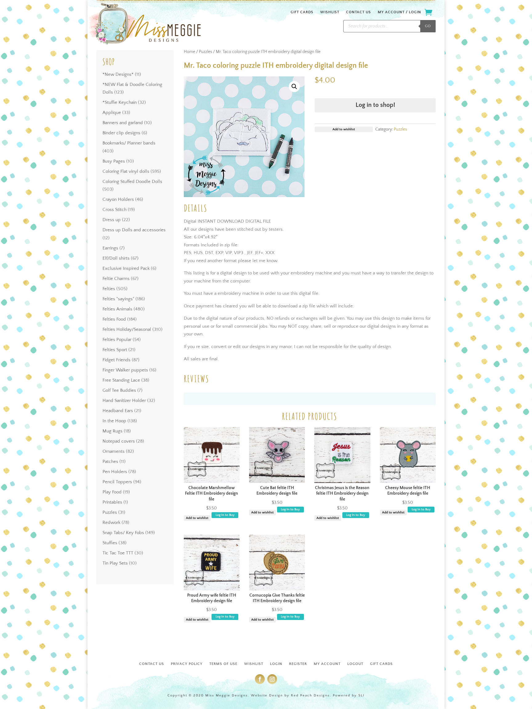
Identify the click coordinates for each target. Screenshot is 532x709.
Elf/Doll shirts (116, 258)
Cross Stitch (115, 209)
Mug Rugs (113, 431)
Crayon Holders (118, 199)
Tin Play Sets (115, 563)
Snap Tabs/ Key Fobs (123, 532)
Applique (112, 112)
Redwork (111, 522)
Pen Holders (115, 471)
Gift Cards (302, 12)
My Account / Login (399, 12)
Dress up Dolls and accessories (134, 230)
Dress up (112, 219)
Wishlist (329, 12)
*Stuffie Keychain (120, 102)
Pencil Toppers (117, 481)
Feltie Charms (116, 278)
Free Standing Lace (121, 380)
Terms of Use (223, 664)
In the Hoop (114, 420)
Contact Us (358, 12)
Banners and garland (123, 122)
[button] (294, 86)
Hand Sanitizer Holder (124, 400)
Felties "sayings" (118, 299)
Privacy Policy (187, 664)
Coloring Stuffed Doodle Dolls (132, 181)
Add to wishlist (197, 518)
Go (428, 26)
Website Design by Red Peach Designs (290, 695)
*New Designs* (118, 74)
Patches (110, 461)
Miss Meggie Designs (226, 695)
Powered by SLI (349, 695)
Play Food (112, 492)
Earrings (110, 248)
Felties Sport (115, 349)
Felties (109, 288)
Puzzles (110, 512)
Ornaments (114, 451)
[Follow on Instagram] (272, 679)
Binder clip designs (121, 133)
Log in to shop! (375, 105)
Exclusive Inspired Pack (126, 268)
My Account (327, 664)
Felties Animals (117, 309)
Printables (112, 502)
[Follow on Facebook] (260, 679)
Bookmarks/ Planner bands (129, 143)
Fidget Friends (117, 360)
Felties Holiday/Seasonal (127, 329)
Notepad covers (119, 441)
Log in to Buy (225, 515)
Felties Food (114, 319)
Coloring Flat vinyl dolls (126, 171)
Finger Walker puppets (125, 370)
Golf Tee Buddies (119, 390)
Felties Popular (117, 339)
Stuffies (110, 542)
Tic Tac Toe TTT (118, 553)
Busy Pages (114, 161)
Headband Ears (118, 410)
